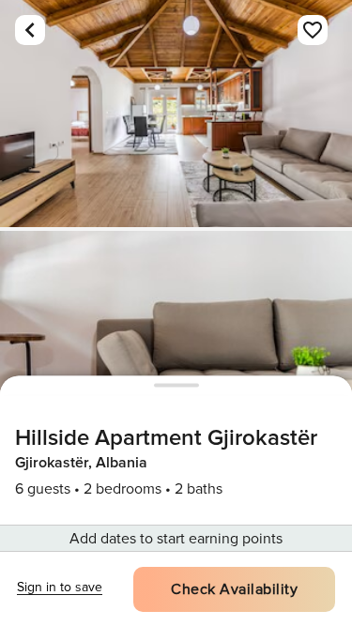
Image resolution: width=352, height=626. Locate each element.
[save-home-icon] (313, 30)
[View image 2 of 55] (176, 344)
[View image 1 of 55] (176, 113)
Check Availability (234, 589)
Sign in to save (59, 587)
